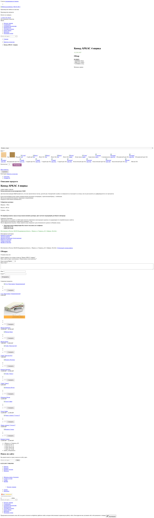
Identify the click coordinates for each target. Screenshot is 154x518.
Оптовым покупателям (10, 505)
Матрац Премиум (5, 327)
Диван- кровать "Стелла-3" (8, 425)
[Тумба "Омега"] (77, 373)
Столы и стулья (8, 478)
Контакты (6, 491)
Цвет (2, 151)
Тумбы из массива (6, 241)
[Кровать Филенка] (77, 360)
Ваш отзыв (4, 262)
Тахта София (4, 411)
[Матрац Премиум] (77, 308)
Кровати (6, 468)
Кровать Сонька (5, 439)
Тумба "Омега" (5, 383)
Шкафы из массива (6, 242)
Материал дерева (78, 67)
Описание (6, 176)
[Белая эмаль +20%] (72, 156)
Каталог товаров (11, 487)
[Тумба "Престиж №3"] (77, 346)
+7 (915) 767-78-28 (6, 17)
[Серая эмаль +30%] (85, 156)
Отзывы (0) (7, 178)
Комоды (6, 466)
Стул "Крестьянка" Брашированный (10, 293)
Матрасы (6, 471)
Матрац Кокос (4, 341)
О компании (7, 504)
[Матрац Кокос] (77, 332)
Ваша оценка (4, 261)
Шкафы (6, 481)
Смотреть (10, 290)
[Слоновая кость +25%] (98, 155)
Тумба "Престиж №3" (7, 355)
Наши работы (7, 509)
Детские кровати (5, 236)
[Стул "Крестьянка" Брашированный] (77, 284)
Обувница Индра (5, 397)
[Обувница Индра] (77, 387)
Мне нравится (4, 169)
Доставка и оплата (9, 508)
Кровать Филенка (5, 369)
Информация (7, 507)
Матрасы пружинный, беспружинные (11, 238)
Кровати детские (8, 469)
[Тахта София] (77, 401)
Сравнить (5, 171)
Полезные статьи (8, 512)
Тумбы (6, 480)
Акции (6, 489)
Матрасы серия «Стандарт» (11, 477)
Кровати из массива (6, 235)
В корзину (17, 165)
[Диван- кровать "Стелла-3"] (77, 415)
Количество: (4, 164)
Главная (6, 39)
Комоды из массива (9, 42)
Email (3, 274)
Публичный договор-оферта (65, 248)
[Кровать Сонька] (77, 429)
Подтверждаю (112, 516)
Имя (2, 271)
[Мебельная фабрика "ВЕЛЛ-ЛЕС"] (11, 6)
